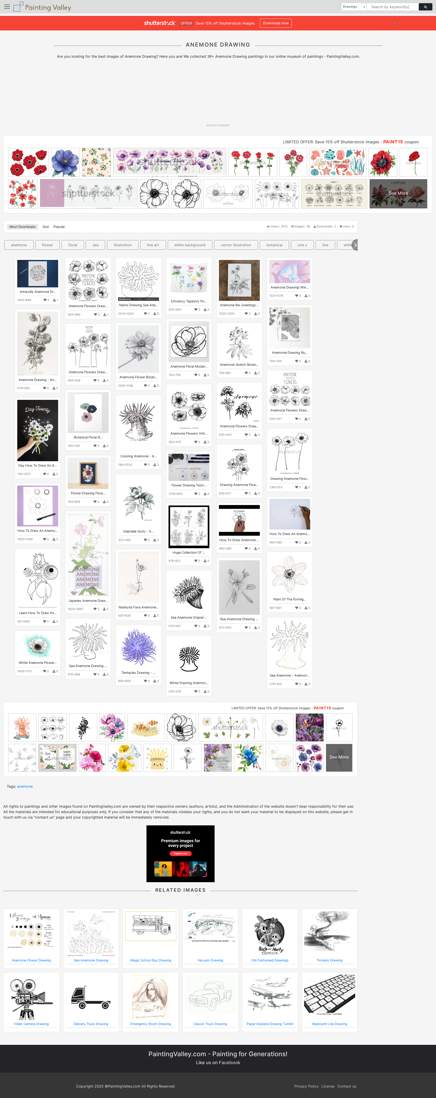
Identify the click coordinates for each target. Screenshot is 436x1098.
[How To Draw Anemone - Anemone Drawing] (239, 520)
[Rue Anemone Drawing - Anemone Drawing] (239, 587)
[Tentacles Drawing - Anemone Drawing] (138, 647)
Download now (276, 23)
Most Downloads (23, 227)
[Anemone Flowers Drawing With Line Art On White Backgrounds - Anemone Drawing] (239, 403)
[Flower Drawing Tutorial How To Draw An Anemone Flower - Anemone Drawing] (188, 467)
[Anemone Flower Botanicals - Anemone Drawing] (138, 349)
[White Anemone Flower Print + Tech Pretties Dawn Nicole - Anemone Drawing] (37, 645)
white (348, 245)
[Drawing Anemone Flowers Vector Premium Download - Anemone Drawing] (239, 463)
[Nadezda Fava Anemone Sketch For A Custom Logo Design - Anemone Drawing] (138, 577)
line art (153, 245)
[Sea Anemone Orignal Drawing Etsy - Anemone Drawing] (188, 593)
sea (96, 245)
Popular (59, 227)
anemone (19, 245)
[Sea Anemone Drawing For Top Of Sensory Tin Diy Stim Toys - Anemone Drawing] (88, 641)
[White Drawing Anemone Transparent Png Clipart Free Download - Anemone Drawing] (188, 658)
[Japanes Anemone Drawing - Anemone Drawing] (88, 554)
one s (302, 245)
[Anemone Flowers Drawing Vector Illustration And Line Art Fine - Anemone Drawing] (88, 347)
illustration (123, 245)
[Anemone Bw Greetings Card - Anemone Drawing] (239, 280)
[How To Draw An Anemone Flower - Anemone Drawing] (37, 506)
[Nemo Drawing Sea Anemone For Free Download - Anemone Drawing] (138, 280)
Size (45, 227)
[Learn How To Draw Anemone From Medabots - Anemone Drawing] (37, 580)
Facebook (229, 1062)
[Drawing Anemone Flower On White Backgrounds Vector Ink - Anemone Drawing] (289, 452)
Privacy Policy (306, 1086)
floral (72, 245)
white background (190, 245)
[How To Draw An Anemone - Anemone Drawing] (289, 514)
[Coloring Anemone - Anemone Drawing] (138, 424)
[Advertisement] (218, 93)
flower (47, 245)
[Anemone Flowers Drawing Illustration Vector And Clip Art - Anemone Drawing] (88, 281)
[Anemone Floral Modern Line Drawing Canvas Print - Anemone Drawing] (188, 341)
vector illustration (236, 245)
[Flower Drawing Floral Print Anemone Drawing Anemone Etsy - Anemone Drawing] (88, 473)
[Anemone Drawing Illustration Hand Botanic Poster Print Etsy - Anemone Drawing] (289, 327)
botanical (274, 245)
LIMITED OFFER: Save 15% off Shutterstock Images (331, 141)
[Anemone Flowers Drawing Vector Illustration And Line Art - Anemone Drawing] (289, 389)
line (325, 245)
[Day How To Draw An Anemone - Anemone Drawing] (37, 430)
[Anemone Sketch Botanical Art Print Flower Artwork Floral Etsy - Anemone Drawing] (239, 342)
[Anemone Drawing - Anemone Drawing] (37, 343)
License (328, 1086)
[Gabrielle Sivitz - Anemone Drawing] (138, 501)
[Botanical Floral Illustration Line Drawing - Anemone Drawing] (88, 412)
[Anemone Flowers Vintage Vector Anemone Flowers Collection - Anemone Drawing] (188, 407)
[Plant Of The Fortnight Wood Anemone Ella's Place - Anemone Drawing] (289, 574)
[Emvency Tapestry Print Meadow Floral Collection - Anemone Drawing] (188, 278)
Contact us (346, 1086)
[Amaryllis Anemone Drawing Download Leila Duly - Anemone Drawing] (37, 273)
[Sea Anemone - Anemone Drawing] (289, 645)
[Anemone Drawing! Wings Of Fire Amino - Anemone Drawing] (289, 271)
